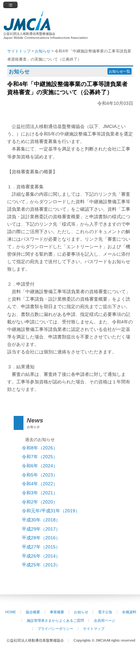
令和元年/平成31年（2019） (51, 510)
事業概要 (57, 612)
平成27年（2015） (41, 547)
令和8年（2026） (40, 448)
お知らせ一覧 (119, 71)
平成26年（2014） (41, 556)
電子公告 (105, 612)
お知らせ (81, 612)
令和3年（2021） (40, 492)
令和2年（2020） (40, 502)
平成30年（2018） (41, 520)
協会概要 (33, 612)
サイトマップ (94, 629)
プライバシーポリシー (55, 629)
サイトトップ (19, 51)
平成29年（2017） (41, 529)
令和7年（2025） (40, 456)
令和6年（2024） (40, 465)
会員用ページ (104, 620)
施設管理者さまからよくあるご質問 (55, 620)
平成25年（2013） (41, 564)
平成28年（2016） (41, 537)
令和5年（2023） (40, 475)
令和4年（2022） (40, 483)
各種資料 (129, 612)
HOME (10, 612)
